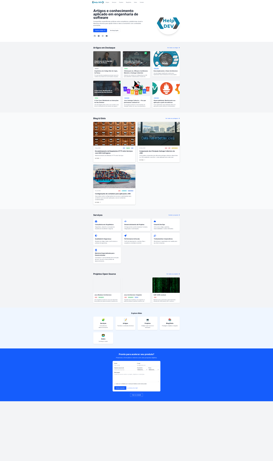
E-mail (138, 363)
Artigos (107, 2)
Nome (115, 363)
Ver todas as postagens (171, 118)
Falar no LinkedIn (136, 395)
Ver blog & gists (114, 30)
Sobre (135, 2)
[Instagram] (102, 35)
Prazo (149, 367)
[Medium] (98, 35)
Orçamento (140, 367)
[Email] (106, 35)
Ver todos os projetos (172, 274)
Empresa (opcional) (119, 367)
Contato (142, 2)
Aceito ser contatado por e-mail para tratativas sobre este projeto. (131, 383)
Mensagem (117, 372)
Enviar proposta (120, 388)
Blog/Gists (128, 2)
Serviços (114, 2)
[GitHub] (94, 35)
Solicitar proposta (173, 215)
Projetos (121, 2)
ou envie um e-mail (132, 388)
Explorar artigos (99, 30)
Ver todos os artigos (172, 47)
